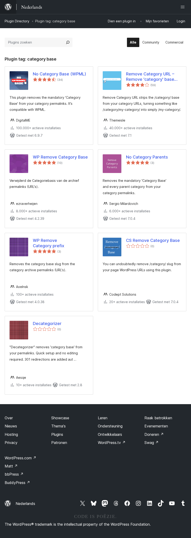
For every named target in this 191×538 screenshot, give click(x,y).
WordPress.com (20, 458)
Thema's (58, 426)
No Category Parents (147, 157)
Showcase (60, 418)
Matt (11, 466)
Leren (102, 418)
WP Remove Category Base (60, 157)
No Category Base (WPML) (59, 73)
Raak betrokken (158, 418)
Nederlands (25, 503)
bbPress (14, 474)
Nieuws (11, 426)
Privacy (11, 442)
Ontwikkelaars (110, 434)
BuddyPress (17, 482)
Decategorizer (47, 323)
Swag (151, 442)
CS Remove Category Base (153, 240)
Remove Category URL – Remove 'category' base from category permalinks (151, 76)
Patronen (59, 442)
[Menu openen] (183, 7)
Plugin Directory (17, 21)
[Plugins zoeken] (67, 42)
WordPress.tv (112, 442)
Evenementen (156, 426)
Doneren (154, 434)
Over (9, 418)
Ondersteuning (110, 426)
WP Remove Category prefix (48, 243)
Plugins (57, 434)
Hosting (11, 434)
